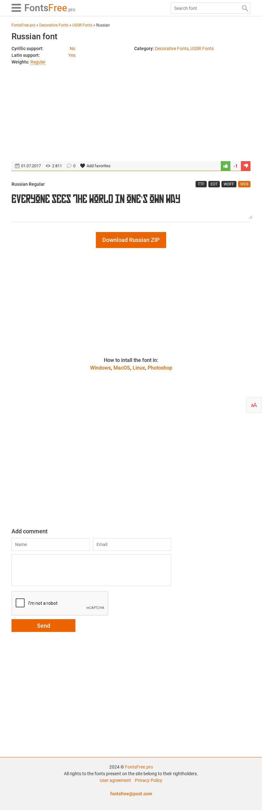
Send (43, 625)
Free (49, 7)
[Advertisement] (131, 110)
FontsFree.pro (139, 766)
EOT (214, 184)
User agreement (115, 780)
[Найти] (244, 8)
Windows (100, 368)
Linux (139, 368)
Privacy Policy (148, 780)
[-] (245, 166)
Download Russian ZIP (131, 239)
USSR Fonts (202, 48)
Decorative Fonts (172, 48)
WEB (244, 184)
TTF (201, 184)
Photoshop (160, 368)
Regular (38, 61)
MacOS (121, 368)
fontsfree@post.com (131, 793)
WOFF (229, 184)
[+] (225, 166)
